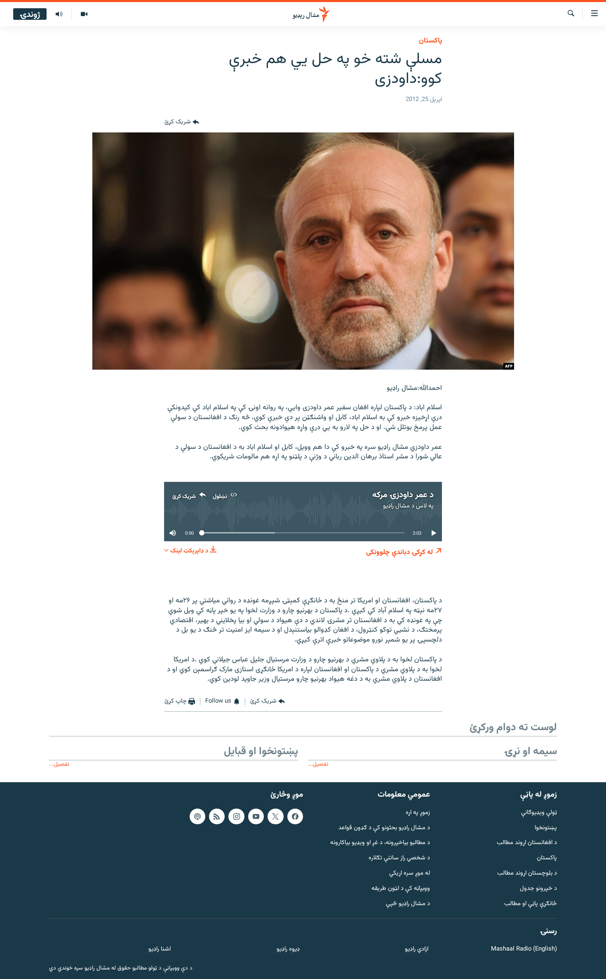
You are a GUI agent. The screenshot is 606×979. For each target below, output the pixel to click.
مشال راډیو (396, 506)
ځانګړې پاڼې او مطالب (530, 903)
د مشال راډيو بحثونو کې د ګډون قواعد (384, 827)
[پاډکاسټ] (197, 816)
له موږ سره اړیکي (409, 873)
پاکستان (430, 40)
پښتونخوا (546, 827)
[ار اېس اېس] (217, 816)
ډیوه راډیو (288, 949)
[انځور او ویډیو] (83, 14)
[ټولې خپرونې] (59, 14)
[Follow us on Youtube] (256, 816)
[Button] (181, 122)
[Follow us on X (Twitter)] (275, 816)
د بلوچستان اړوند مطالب (527, 873)
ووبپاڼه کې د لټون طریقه (400, 888)
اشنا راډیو (159, 949)
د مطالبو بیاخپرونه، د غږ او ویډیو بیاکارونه (380, 843)
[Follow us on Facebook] (295, 816)
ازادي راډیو (416, 949)
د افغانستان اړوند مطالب (527, 843)
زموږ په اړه (418, 812)
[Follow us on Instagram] (236, 816)
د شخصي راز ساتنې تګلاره (399, 858)
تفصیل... (318, 764)
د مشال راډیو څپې (408, 903)
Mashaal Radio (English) (524, 949)
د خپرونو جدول (538, 888)
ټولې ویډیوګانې (539, 812)
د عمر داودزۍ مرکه (403, 495)
